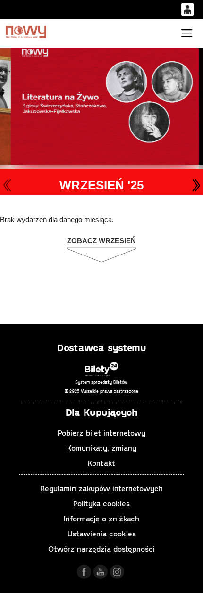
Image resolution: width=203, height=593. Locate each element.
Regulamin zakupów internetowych (101, 488)
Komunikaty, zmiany (101, 447)
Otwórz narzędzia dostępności (101, 548)
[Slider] (103, 102)
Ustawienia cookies (102, 533)
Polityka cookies (101, 503)
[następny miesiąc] (196, 185)
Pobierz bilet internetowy (101, 432)
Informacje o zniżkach (101, 518)
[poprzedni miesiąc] (7, 185)
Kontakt (101, 462)
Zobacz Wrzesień (101, 241)
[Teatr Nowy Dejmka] (26, 32)
